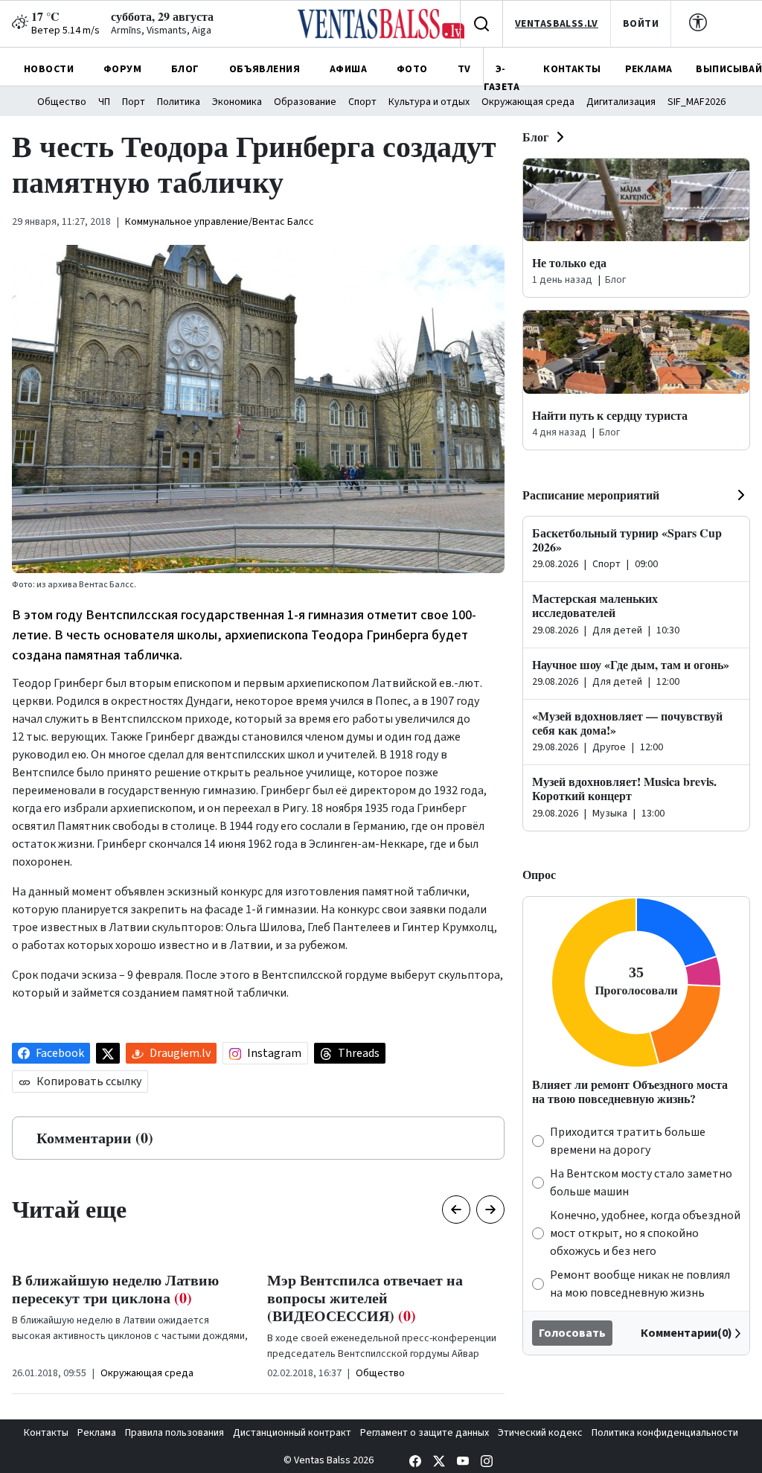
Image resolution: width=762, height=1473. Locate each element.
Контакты (46, 1432)
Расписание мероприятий (590, 494)
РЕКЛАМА (649, 69)
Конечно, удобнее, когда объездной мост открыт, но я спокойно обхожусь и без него (645, 1233)
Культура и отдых (429, 102)
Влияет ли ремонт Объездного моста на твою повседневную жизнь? (630, 1091)
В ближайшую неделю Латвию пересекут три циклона (115, 1289)
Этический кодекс (540, 1432)
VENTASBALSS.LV (556, 23)
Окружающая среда (527, 102)
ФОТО (412, 69)
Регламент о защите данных (424, 1432)
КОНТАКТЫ (572, 69)
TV (464, 69)
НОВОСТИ (49, 69)
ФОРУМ (122, 69)
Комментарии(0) (686, 1333)
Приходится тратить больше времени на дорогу (627, 1141)
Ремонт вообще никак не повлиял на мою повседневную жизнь (640, 1284)
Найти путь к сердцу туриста (610, 415)
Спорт (362, 102)
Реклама (96, 1432)
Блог (535, 136)
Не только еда (569, 262)
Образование (305, 102)
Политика (178, 102)
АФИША (348, 69)
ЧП (104, 102)
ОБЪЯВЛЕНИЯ (264, 69)
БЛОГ (185, 69)
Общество (61, 102)
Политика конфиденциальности (665, 1432)
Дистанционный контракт (292, 1432)
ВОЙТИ (641, 23)
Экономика (237, 102)
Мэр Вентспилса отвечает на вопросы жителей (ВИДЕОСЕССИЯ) (365, 1297)
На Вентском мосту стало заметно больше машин (641, 1183)
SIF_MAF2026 (696, 102)
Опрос (539, 874)
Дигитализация (621, 102)
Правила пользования (174, 1432)
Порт (133, 102)
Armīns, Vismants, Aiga (161, 30)
